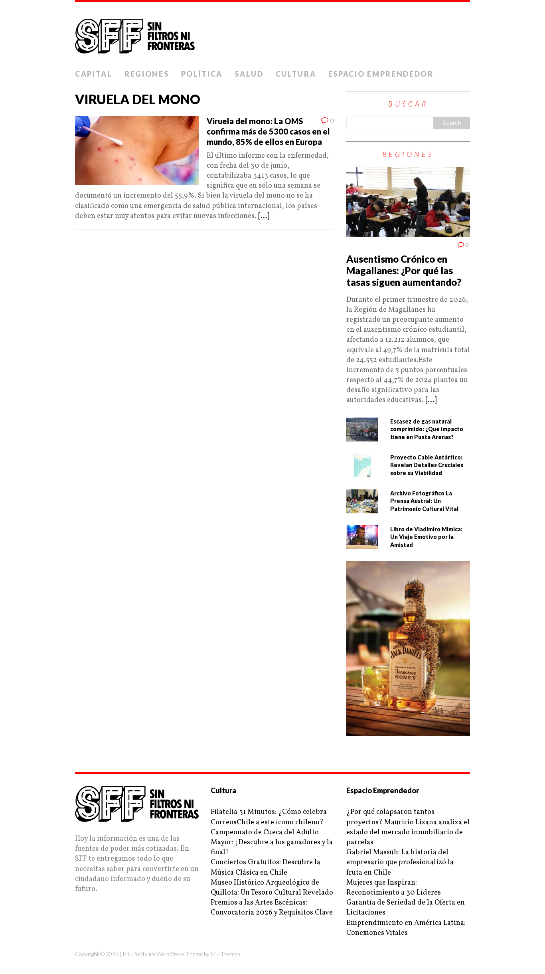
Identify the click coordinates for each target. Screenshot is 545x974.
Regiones (146, 73)
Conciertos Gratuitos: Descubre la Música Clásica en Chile (265, 867)
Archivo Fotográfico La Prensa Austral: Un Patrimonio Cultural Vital (424, 501)
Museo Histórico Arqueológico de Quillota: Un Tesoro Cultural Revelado (272, 888)
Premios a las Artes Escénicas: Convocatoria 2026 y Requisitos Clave (272, 908)
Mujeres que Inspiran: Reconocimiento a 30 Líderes (393, 888)
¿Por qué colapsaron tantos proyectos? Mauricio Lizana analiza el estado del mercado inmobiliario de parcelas (408, 827)
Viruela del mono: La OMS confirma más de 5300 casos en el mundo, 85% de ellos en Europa (268, 131)
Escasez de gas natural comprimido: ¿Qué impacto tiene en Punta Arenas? (426, 429)
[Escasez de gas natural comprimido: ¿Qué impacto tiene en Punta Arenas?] (362, 436)
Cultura (296, 73)
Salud (249, 73)
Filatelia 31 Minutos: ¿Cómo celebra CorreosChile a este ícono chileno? (269, 817)
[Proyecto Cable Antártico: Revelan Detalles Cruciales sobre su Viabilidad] (362, 472)
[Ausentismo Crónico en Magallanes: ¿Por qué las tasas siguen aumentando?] (408, 232)
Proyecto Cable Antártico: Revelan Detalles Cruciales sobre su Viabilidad (426, 465)
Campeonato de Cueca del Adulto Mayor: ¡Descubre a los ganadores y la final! (272, 842)
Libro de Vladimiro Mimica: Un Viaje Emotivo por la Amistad (426, 537)
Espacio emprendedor (381, 73)
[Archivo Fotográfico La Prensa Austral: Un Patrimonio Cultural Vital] (362, 508)
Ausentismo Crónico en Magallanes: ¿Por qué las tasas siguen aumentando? (403, 270)
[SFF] (272, 33)
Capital (94, 73)
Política (202, 73)
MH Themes (225, 953)
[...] (263, 216)
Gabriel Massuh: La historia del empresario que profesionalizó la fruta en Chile (400, 862)
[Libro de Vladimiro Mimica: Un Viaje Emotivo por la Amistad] (362, 544)
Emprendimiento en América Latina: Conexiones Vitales (406, 928)
